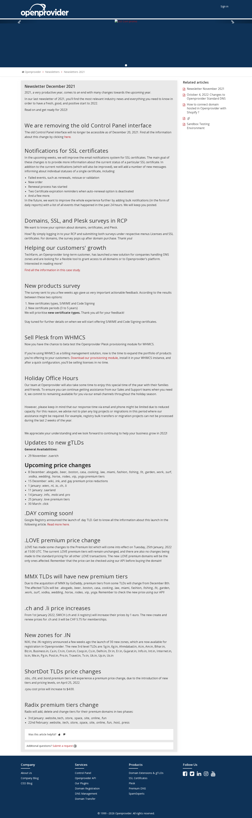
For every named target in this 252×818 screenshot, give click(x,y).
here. (67, 137)
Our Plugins (82, 783)
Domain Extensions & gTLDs (146, 773)
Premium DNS (137, 788)
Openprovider (33, 72)
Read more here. (58, 524)
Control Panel (83, 773)
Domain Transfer (85, 798)
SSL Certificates (138, 778)
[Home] (45, 9)
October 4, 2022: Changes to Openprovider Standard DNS (206, 97)
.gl (188, 118)
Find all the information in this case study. (53, 270)
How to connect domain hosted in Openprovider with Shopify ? (206, 108)
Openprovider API (85, 778)
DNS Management (86, 793)
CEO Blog (26, 783)
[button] (59, 734)
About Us (26, 773)
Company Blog (30, 778)
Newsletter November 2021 (206, 89)
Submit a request (63, 746)
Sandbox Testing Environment (198, 126)
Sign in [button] (224, 6)
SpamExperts (136, 793)
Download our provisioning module (94, 358)
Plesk (132, 783)
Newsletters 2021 (74, 72)
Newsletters (52, 72)
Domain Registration (87, 788)
